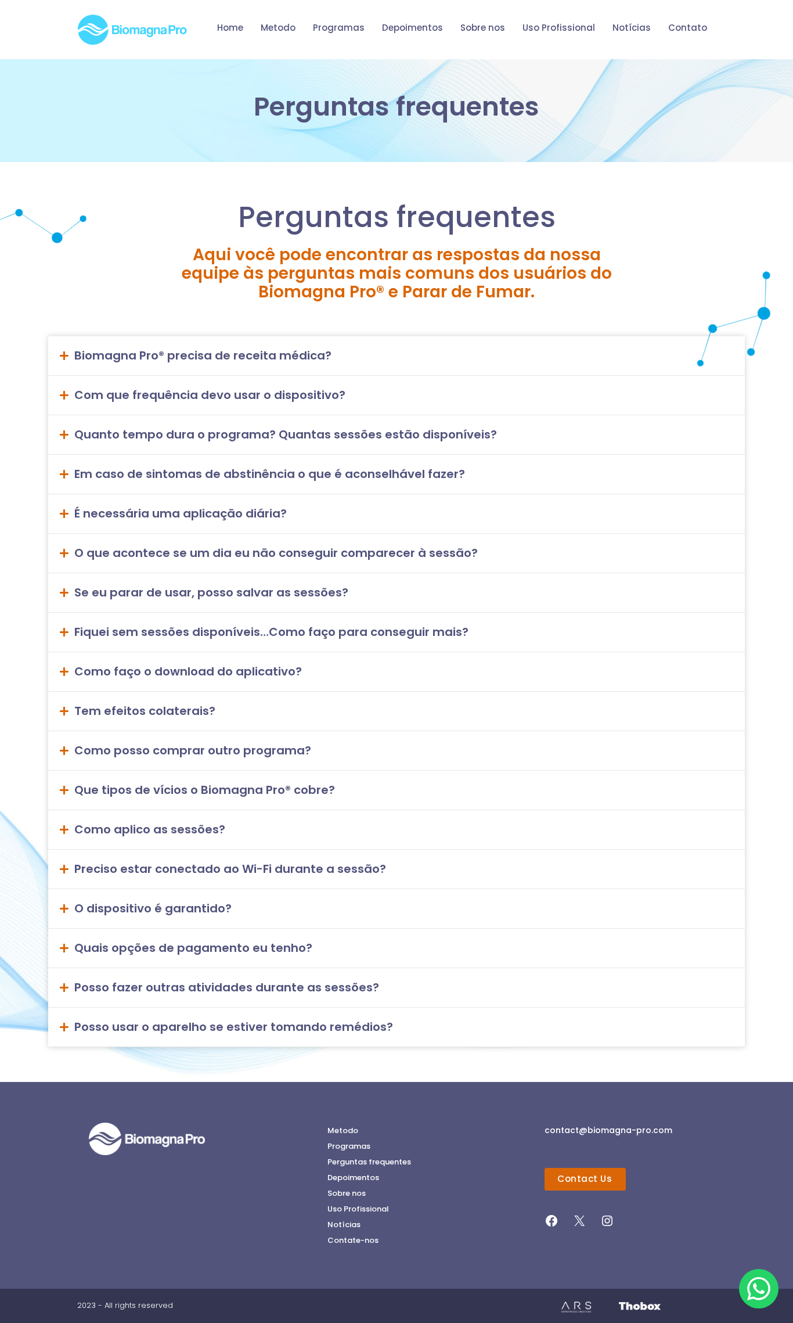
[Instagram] (607, 1225)
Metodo (342, 1130)
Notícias (344, 1224)
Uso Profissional (358, 1208)
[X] (579, 1225)
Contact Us (584, 1179)
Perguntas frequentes (369, 1161)
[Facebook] (551, 1225)
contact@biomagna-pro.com (608, 1130)
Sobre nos (346, 1193)
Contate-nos (353, 1240)
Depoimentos (353, 1177)
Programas (348, 1146)
